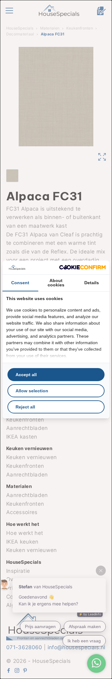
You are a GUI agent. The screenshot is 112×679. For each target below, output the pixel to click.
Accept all (26, 374)
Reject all (25, 406)
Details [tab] (91, 282)
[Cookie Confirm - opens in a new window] (82, 267)
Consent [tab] (20, 282)
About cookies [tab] (56, 282)
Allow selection (32, 390)
